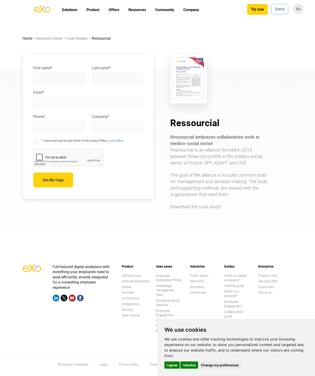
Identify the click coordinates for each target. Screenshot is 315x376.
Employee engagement (233, 303)
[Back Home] (42, 11)
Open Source (131, 315)
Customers (266, 287)
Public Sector (199, 275)
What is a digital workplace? (235, 277)
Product (92, 9)
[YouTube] (72, 299)
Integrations (130, 304)
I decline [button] (189, 365)
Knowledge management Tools (165, 290)
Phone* (39, 116)
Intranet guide (234, 285)
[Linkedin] (56, 299)
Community (164, 9)
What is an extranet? (231, 293)
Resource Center (49, 38)
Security (127, 309)
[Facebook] (80, 299)
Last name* (101, 67)
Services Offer (268, 281)
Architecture (130, 298)
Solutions (69, 9)
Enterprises (198, 292)
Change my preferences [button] (220, 365)
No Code (128, 292)
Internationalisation (136, 281)
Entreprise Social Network (168, 302)
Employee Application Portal (168, 277)
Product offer (267, 275)
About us (264, 292)
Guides (229, 266)
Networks (197, 281)
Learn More (116, 140)
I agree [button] (172, 365)
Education (197, 287)
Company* (100, 116)
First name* (42, 67)
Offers (114, 9)
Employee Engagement (165, 312)
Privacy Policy (129, 364)
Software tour (132, 275)
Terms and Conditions (72, 364)
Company (191, 9)
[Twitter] (64, 299)
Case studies (77, 38)
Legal (103, 364)
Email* (38, 92)
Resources (137, 9)
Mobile (126, 287)
